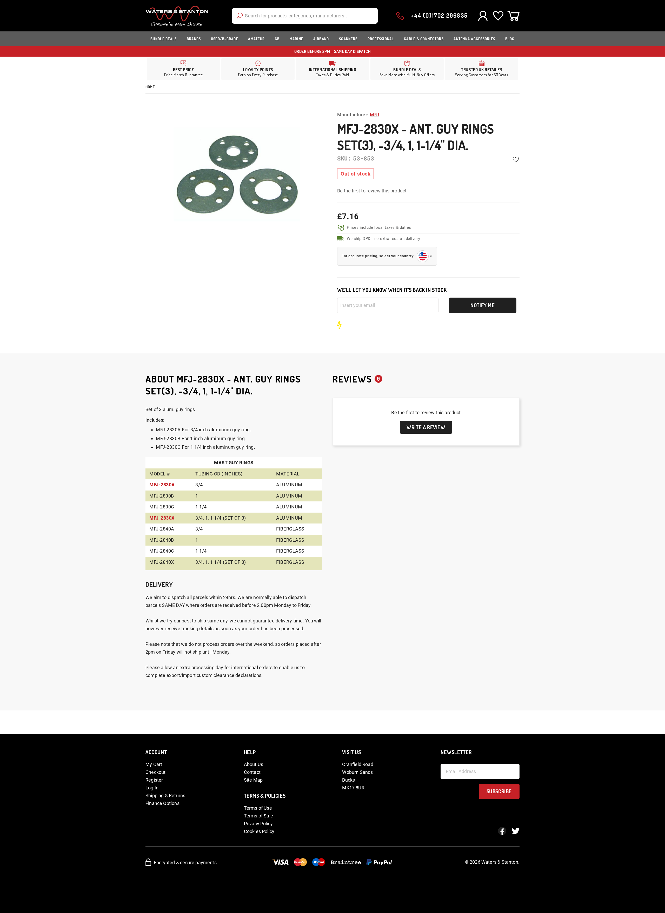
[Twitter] (516, 831)
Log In (151, 787)
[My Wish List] (498, 16)
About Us (253, 764)
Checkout (155, 772)
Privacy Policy (258, 823)
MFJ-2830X (162, 518)
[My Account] (483, 16)
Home (150, 87)
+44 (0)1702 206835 (439, 15)
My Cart (153, 764)
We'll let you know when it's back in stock (392, 290)
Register (154, 780)
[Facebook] (502, 831)
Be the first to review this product (372, 190)
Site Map (253, 780)
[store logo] (177, 15)
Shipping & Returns (165, 795)
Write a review (426, 427)
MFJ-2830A (162, 484)
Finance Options (162, 803)
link (258, 69)
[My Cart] (513, 16)
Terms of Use (258, 808)
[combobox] (305, 16)
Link (332, 69)
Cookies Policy (259, 831)
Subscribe (499, 791)
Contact (252, 772)
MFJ (374, 114)
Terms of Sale (258, 815)
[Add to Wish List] (516, 160)
